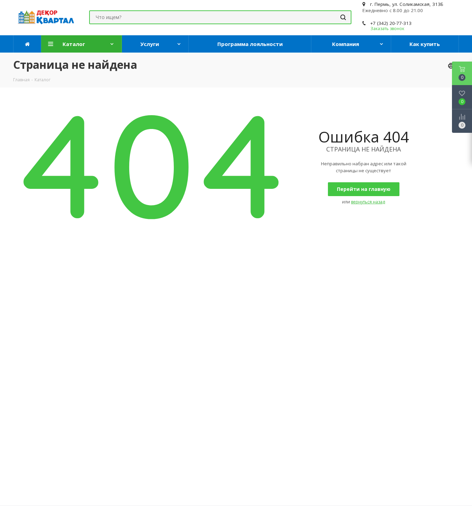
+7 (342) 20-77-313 (391, 23)
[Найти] (343, 17)
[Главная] (27, 44)
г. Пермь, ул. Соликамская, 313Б (406, 4)
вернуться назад (368, 202)
